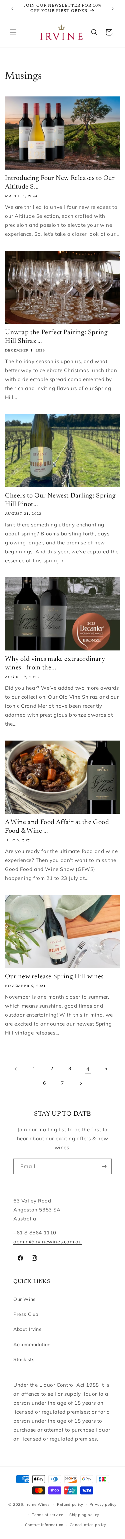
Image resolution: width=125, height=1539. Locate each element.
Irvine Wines (37, 1504)
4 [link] (88, 1069)
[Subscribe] (104, 1166)
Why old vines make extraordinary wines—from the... (55, 663)
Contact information (44, 1524)
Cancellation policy (88, 1524)
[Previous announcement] (12, 8)
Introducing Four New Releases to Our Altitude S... (60, 182)
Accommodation (32, 1344)
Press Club (25, 1314)
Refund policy (70, 1504)
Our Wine (24, 1299)
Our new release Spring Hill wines (54, 976)
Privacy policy (103, 1504)
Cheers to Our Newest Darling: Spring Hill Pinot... (60, 500)
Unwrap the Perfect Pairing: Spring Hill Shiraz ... (56, 337)
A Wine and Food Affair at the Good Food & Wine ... (57, 826)
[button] (13, 32)
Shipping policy (84, 1514)
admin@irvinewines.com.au (47, 1241)
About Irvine (27, 1329)
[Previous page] (16, 1068)
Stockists (23, 1359)
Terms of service (47, 1514)
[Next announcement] (112, 8)
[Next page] (80, 1083)
